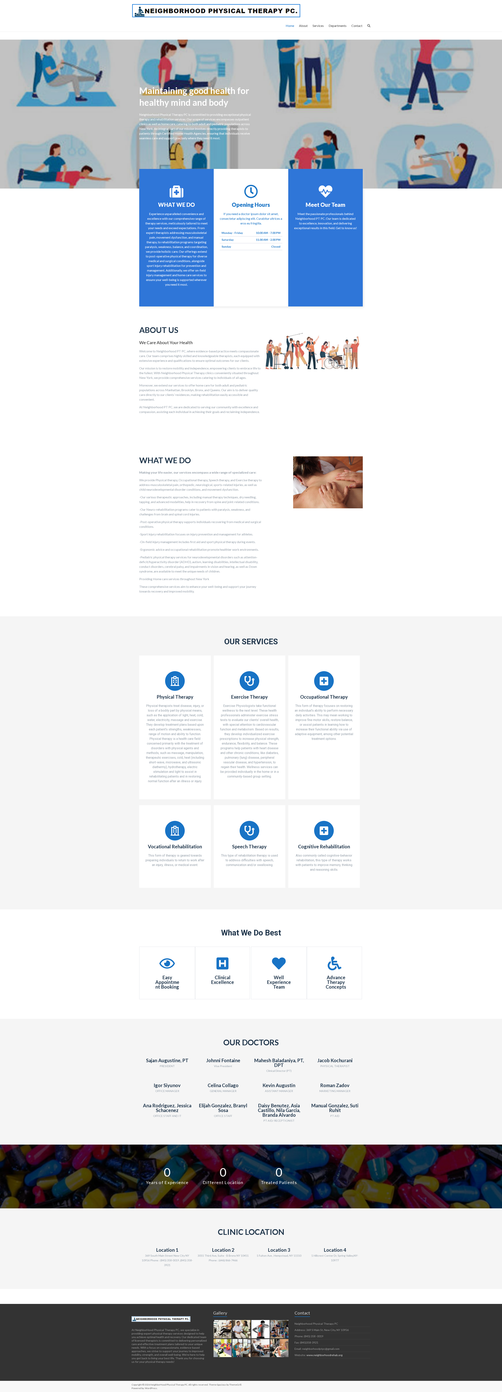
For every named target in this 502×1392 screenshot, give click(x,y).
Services (318, 25)
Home (290, 25)
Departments (337, 25)
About (303, 25)
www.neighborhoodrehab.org (324, 1355)
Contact (356, 25)
